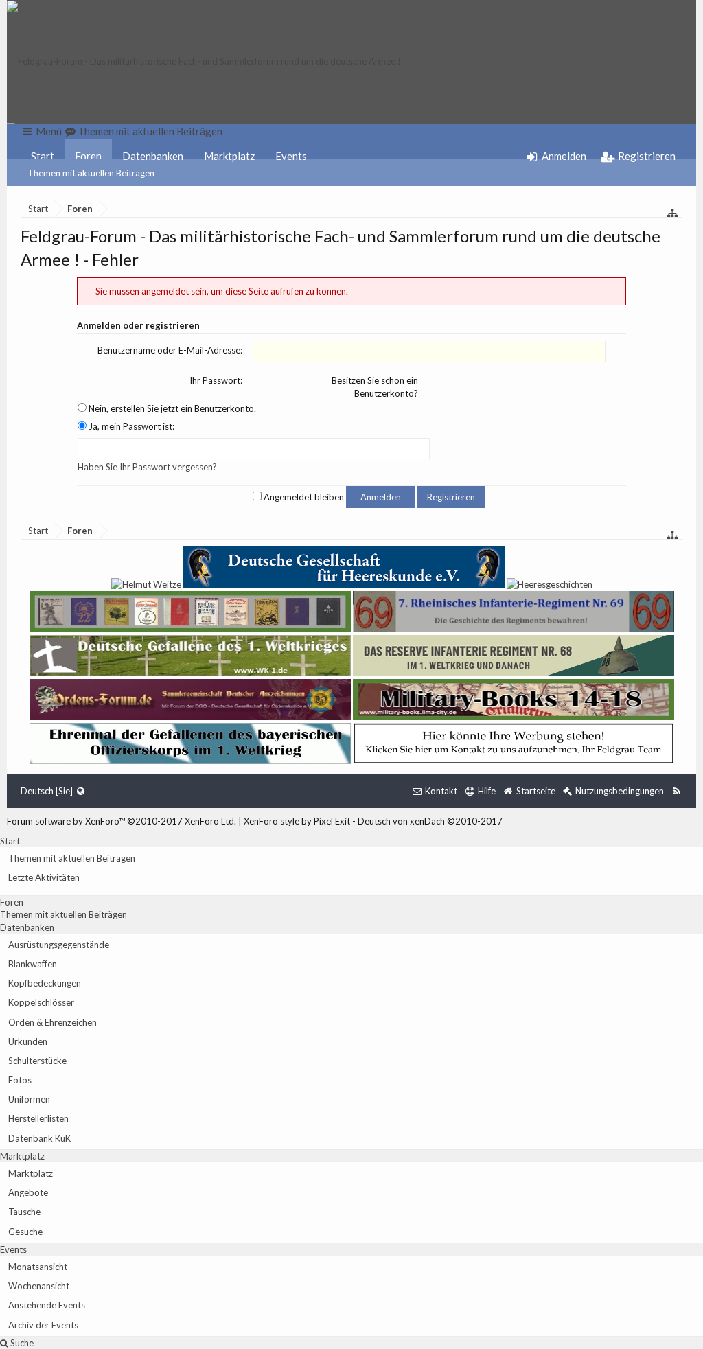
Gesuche (25, 1231)
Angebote (28, 1192)
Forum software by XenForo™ (121, 821)
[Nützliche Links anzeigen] (672, 212)
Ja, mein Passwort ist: (130, 426)
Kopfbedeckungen (44, 983)
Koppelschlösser (41, 1002)
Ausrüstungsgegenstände (58, 944)
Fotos (20, 1079)
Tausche (24, 1211)
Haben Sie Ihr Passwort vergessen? (147, 466)
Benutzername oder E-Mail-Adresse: (169, 350)
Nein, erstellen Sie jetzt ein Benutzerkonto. (171, 408)
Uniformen (29, 1099)
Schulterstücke (37, 1060)
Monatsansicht (37, 1266)
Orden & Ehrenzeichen (52, 1022)
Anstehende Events (46, 1305)
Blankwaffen (32, 963)
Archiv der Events (43, 1324)
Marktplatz (229, 156)
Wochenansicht (38, 1285)
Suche (21, 1342)
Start (42, 156)
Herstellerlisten (38, 1118)
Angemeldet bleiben (303, 497)
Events (291, 156)
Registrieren (451, 497)
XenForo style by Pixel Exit (297, 821)
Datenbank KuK (39, 1138)
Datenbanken (152, 156)
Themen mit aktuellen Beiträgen (90, 173)
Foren (88, 156)
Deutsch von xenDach (430, 821)
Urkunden (27, 1041)
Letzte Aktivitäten (44, 877)
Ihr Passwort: (215, 380)
